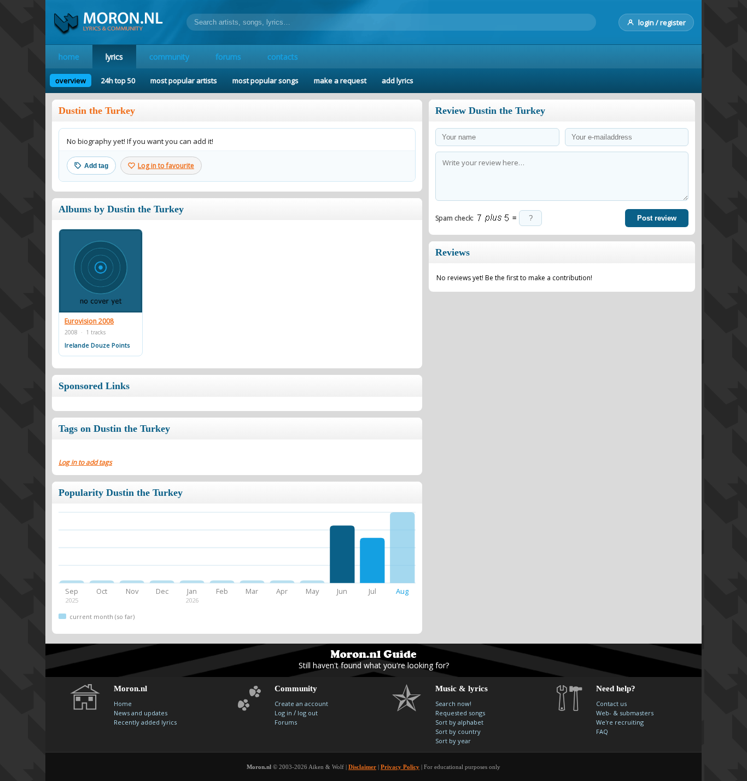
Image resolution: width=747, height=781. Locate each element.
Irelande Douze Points (97, 345)
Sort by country (458, 731)
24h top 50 (118, 80)
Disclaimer (362, 766)
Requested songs (460, 713)
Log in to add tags (85, 462)
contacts (282, 56)
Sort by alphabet (459, 722)
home (69, 56)
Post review (656, 218)
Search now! (453, 703)
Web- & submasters (624, 713)
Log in (283, 713)
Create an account (301, 703)
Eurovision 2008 (89, 321)
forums (228, 56)
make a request (340, 80)
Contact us (611, 703)
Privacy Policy (400, 766)
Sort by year (453, 741)
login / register (662, 22)
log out (307, 713)
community (169, 56)
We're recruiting (620, 722)
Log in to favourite (166, 165)
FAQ (602, 731)
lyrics (114, 56)
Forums (286, 722)
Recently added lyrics (145, 722)
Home (123, 703)
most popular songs (265, 80)
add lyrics (397, 80)
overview (70, 80)
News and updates (140, 713)
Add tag (96, 166)
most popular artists (183, 80)
